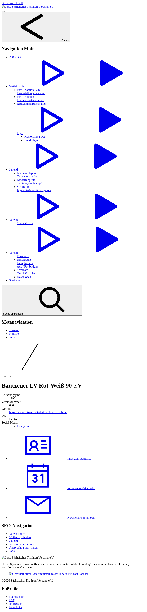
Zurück (64, 40)
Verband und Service (21, 544)
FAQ (12, 600)
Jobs (12, 337)
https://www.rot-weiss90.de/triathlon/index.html (38, 412)
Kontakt (14, 333)
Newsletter (15, 607)
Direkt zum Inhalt (12, 3)
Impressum (15, 603)
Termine (14, 330)
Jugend (13, 540)
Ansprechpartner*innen (23, 547)
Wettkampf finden (20, 537)
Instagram (23, 426)
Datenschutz (16, 596)
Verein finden (17, 533)
